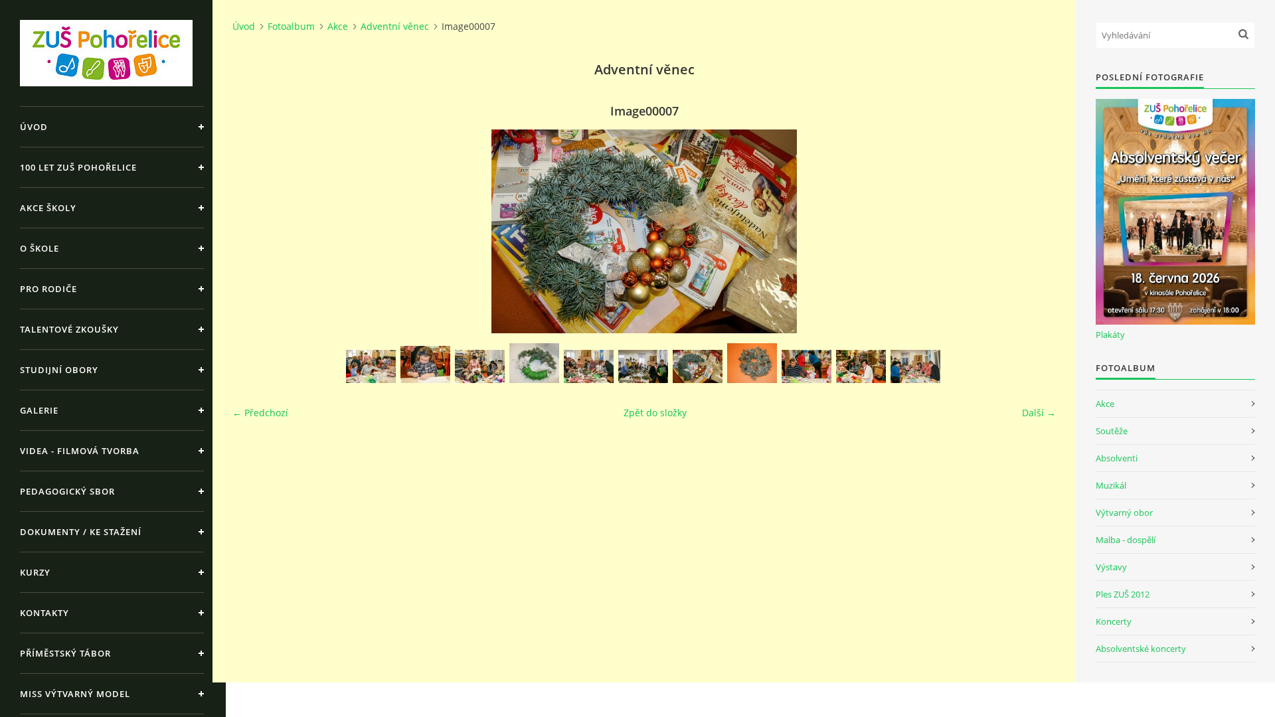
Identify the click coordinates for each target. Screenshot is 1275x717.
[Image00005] (589, 366)
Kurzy (35, 572)
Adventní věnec (395, 26)
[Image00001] (371, 366)
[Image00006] (643, 366)
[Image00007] (697, 366)
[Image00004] (534, 363)
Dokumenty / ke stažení (80, 532)
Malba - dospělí (1125, 540)
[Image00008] (752, 363)
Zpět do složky (655, 412)
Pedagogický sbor (67, 491)
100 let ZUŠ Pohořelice (78, 167)
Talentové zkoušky (69, 329)
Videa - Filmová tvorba (79, 451)
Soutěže (1112, 431)
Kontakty (44, 613)
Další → (1039, 412)
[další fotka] (1034, 231)
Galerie (39, 410)
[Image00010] (861, 366)
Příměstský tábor (65, 653)
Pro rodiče (48, 289)
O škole (39, 248)
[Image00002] (425, 364)
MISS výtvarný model (75, 694)
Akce (337, 26)
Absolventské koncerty (1141, 649)
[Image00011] (915, 366)
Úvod (34, 127)
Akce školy (48, 208)
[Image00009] (806, 366)
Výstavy (1111, 567)
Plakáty (1110, 335)
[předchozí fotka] (254, 231)
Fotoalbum (291, 26)
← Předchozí (260, 412)
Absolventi (1117, 458)
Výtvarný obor (1124, 512)
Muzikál (1111, 485)
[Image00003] (480, 366)
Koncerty (1114, 621)
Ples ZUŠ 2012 (1122, 594)
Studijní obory (59, 370)
